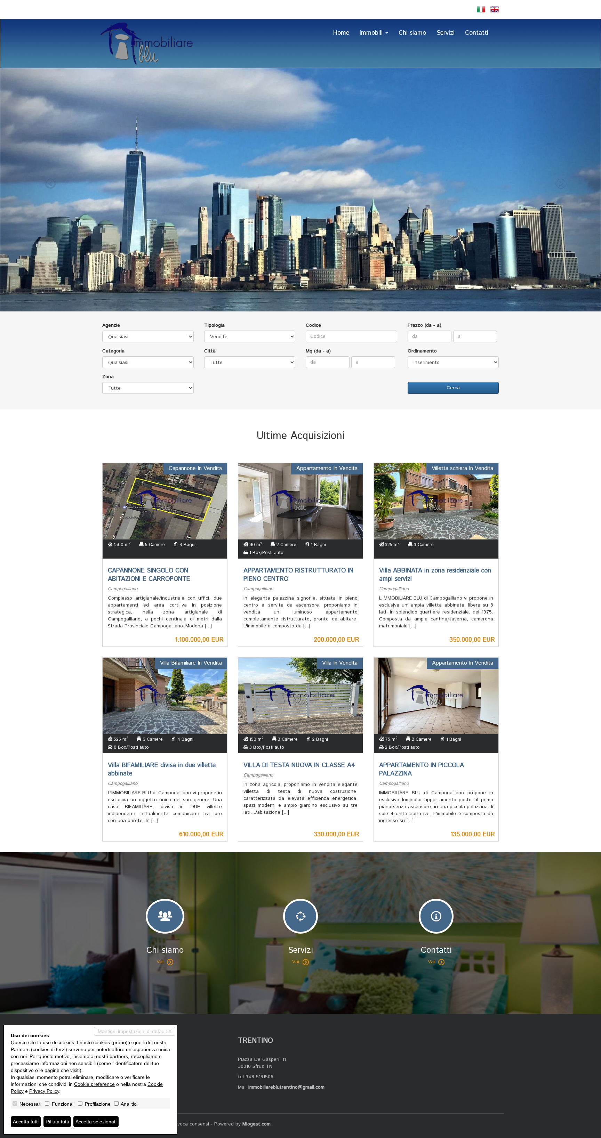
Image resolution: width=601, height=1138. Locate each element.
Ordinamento (422, 351)
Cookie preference (94, 1084)
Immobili (372, 33)
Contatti (476, 33)
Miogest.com (256, 1124)
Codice (313, 325)
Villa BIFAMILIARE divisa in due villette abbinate (162, 769)
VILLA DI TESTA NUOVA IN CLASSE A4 (299, 765)
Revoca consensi (190, 1124)
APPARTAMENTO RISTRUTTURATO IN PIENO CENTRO (298, 575)
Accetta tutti (26, 1121)
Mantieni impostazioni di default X (134, 1031)
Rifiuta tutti (57, 1121)
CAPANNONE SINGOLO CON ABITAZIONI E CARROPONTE (149, 575)
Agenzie (111, 325)
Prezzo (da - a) (424, 325)
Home (341, 33)
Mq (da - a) (318, 351)
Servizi (445, 33)
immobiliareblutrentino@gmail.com (286, 1087)
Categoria (113, 351)
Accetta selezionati (96, 1121)
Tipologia (214, 325)
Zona (108, 376)
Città (210, 351)
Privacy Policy (44, 1091)
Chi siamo (412, 33)
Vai (160, 961)
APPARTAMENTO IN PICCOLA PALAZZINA (421, 769)
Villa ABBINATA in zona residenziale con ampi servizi (435, 575)
